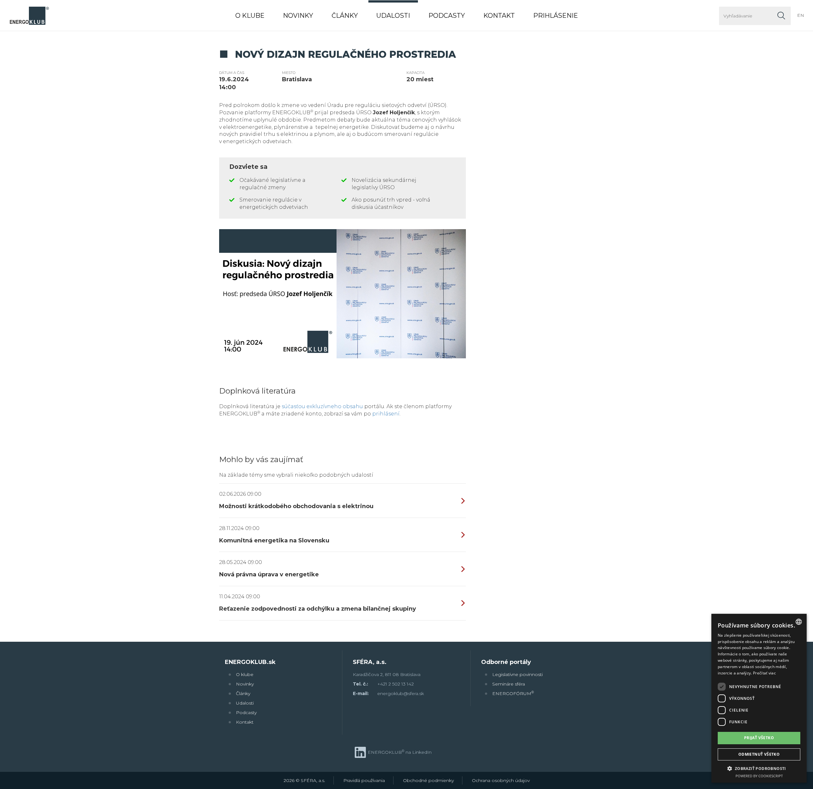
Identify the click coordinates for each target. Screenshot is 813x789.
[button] (759, 768)
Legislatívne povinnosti (517, 674)
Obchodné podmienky (428, 780)
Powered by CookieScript (759, 775)
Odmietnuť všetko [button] (759, 754)
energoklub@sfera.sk (400, 693)
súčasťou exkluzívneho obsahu (322, 406)
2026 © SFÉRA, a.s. (304, 780)
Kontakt (244, 722)
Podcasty (246, 712)
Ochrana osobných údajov (501, 780)
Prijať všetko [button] (759, 737)
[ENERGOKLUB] (29, 15)
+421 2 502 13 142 (395, 684)
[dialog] (759, 698)
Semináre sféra (508, 684)
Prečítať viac (764, 673)
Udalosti (245, 703)
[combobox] (799, 622)
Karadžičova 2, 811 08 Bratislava (386, 674)
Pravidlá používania (364, 780)
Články (243, 693)
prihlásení (386, 414)
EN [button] (800, 15)
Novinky (245, 684)
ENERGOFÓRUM (513, 693)
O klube (244, 674)
